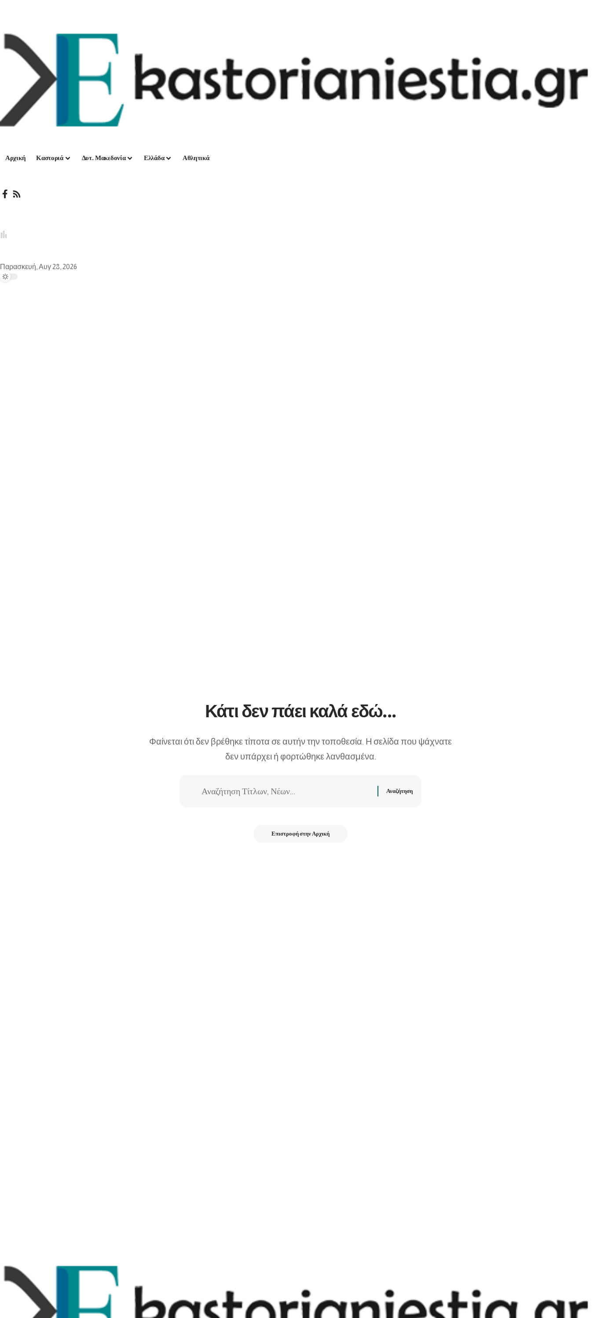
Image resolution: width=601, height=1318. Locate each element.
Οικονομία (112, 235)
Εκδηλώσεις (245, 235)
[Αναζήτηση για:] (286, 791)
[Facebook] (5, 193)
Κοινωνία (157, 235)
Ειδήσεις (199, 235)
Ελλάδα (26, 235)
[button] (300, 207)
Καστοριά (67, 235)
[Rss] (16, 193)
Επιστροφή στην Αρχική (300, 833)
